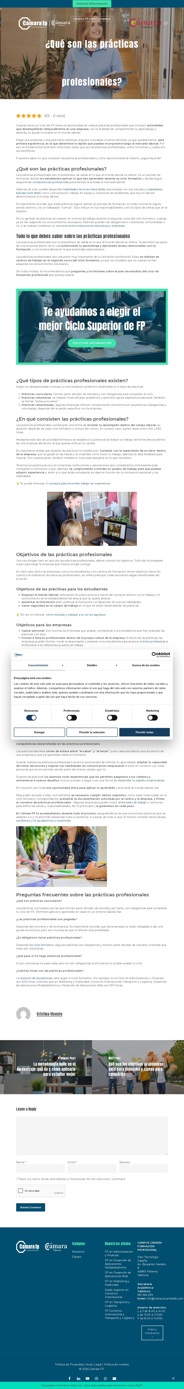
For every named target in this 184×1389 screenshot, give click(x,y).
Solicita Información (92, 3)
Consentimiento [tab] (38, 665)
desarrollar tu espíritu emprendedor (141, 780)
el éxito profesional (152, 641)
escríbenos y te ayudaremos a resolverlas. (43, 820)
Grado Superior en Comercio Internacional (117, 1293)
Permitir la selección (92, 732)
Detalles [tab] (92, 665)
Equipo (77, 1256)
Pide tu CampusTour (152, 1333)
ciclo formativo (44, 945)
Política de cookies (116, 1364)
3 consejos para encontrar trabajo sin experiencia (78, 483)
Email (72, 1162)
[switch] (72, 718)
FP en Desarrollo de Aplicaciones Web (118, 1274)
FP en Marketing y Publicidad (117, 1283)
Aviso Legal (94, 1364)
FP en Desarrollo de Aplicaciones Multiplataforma (118, 1264)
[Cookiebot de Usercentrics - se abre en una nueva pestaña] (154, 655)
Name (21, 1162)
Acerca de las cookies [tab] (146, 665)
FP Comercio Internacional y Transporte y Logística (119, 1314)
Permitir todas (144, 732)
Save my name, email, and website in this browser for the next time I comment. (73, 1179)
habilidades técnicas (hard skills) (84, 189)
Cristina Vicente (49, 1014)
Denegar (39, 732)
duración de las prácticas (36, 978)
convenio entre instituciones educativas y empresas (90, 225)
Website (124, 1162)
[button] (166, 23)
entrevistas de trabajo (132, 802)
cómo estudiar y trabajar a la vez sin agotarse (76, 614)
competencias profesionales (51, 182)
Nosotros (78, 1251)
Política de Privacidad (69, 1364)
